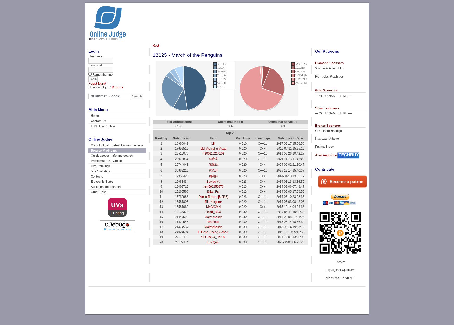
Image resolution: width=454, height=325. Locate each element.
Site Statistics (100, 171)
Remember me (102, 74)
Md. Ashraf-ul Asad (213, 148)
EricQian (213, 242)
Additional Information (106, 187)
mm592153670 (213, 186)
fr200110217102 (213, 153)
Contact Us (98, 121)
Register (117, 87)
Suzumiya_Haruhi (213, 237)
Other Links (99, 192)
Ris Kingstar (213, 202)
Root (156, 45)
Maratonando (213, 217)
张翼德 (213, 164)
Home (91, 38)
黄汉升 (213, 170)
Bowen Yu (213, 181)
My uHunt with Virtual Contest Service (117, 145)
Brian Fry (213, 191)
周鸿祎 (213, 176)
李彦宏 (213, 159)
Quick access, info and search (112, 155)
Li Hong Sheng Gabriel (213, 232)
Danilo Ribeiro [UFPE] (213, 197)
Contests (97, 176)
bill (213, 143)
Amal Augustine (326, 155)
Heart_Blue (213, 212)
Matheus (213, 222)
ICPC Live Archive (103, 126)
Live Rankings (100, 166)
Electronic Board (102, 181)
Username (95, 56)
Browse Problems (104, 150)
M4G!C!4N (213, 206)
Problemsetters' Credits (107, 161)
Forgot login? (97, 83)
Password (95, 65)
